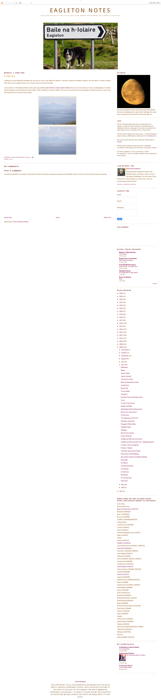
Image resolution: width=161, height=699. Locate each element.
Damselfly (124, 460)
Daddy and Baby (126, 406)
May (122, 484)
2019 (121, 314)
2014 (121, 329)
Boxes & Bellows (125, 277)
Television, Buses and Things (130, 451)
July (122, 362)
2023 (121, 302)
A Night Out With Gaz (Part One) (131, 439)
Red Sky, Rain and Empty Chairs (132, 397)
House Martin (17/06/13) (125, 566)
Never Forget (125, 373)
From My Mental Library (127, 265)
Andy (120, 279)
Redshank (124, 475)
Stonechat (124, 481)
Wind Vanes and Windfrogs (130, 454)
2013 (121, 332)
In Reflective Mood (127, 466)
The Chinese (123, 254)
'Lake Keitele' (49, 88)
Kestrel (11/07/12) (123, 574)
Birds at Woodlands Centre (130, 382)
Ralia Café (124, 388)
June (123, 365)
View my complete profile (126, 184)
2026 (121, 293)
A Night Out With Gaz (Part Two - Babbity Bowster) (137, 442)
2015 (121, 326)
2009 (121, 344)
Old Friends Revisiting (125, 260)
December (124, 350)
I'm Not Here (125, 415)
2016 (121, 323)
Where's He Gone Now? (129, 412)
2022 (121, 305)
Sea (11, 159)
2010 (121, 341)
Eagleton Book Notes (126, 653)
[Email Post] (32, 157)
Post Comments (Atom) (20, 222)
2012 (121, 335)
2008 (121, 347)
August (123, 359)
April (123, 487)
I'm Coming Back (124, 649)
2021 (121, 308)
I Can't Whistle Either (125, 667)
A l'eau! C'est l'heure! (128, 403)
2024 (121, 299)
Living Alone (125, 385)
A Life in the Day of (125, 665)
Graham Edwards (134, 168)
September (125, 356)
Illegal (123, 370)
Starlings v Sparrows (128, 421)
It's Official (124, 463)
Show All (155, 283)
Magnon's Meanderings (127, 252)
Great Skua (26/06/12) (124, 548)
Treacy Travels (151, 147)
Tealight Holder (126, 427)
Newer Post (8, 217)
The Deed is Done (127, 379)
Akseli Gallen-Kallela (63, 88)
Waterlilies (124, 367)
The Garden (125, 469)
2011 (121, 338)
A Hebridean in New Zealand (129, 647)
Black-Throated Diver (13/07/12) (127, 509)
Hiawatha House (125, 271)
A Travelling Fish (150, 136)
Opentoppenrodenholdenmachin (131, 409)
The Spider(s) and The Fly (129, 418)
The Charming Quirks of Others (135, 655)
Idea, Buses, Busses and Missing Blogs (134, 457)
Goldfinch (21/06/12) (124, 543)
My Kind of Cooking (127, 433)
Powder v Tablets (126, 448)
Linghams (124, 394)
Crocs (123, 400)
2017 (121, 320)
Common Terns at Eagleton (130, 445)
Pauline (119, 142)
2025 (121, 296)
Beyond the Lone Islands (128, 258)
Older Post (107, 217)
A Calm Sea (9, 76)
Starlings (124, 430)
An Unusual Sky (126, 478)
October (124, 353)
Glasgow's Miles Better (128, 424)
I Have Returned (126, 436)
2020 (121, 311)
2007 (121, 491)
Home (58, 217)
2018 (121, 317)
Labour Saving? (126, 376)
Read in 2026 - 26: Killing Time (128, 266)
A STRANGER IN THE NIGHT (128, 272)
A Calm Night (125, 391)
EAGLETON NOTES (80, 10)
